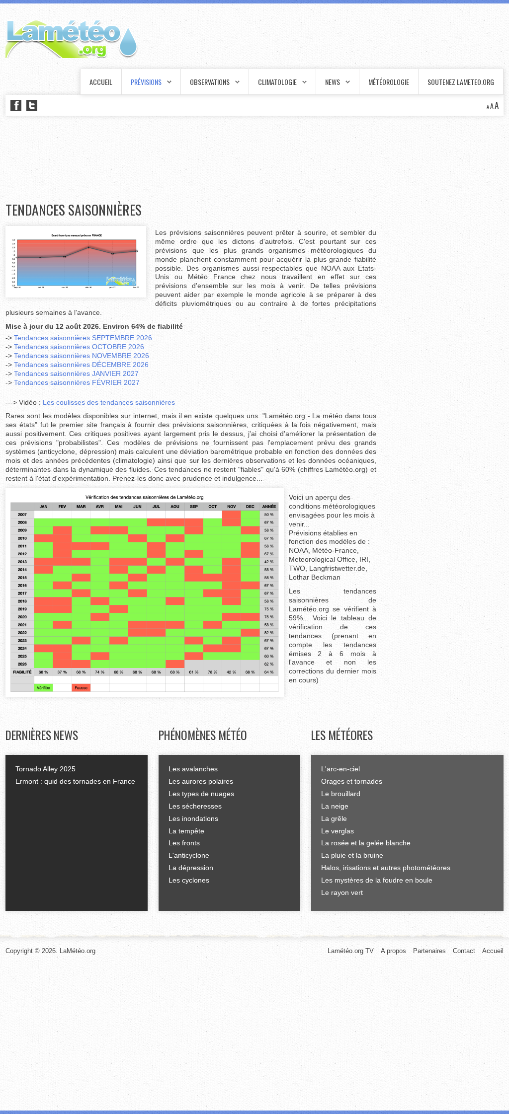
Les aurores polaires (201, 781)
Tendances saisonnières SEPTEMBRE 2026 (83, 338)
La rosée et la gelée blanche (366, 843)
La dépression (191, 868)
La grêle (334, 818)
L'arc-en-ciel (340, 769)
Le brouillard (340, 794)
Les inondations (193, 818)
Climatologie (277, 81)
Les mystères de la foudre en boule (376, 880)
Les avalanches (193, 769)
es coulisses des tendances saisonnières (111, 402)
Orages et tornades (351, 781)
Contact (464, 951)
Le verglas (337, 831)
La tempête (186, 831)
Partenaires (429, 951)
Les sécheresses (195, 806)
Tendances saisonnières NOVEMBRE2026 (81, 356)
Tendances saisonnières (73, 210)
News (332, 81)
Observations (210, 81)
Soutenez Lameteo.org (460, 81)
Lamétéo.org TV (351, 951)
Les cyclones (189, 880)
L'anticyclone (189, 855)
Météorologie (388, 81)
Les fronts (184, 843)
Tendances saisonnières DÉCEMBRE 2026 (81, 365)
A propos (393, 951)
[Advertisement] (186, 159)
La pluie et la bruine (352, 855)
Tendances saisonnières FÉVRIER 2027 (77, 382)
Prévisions (146, 81)
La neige (334, 806)
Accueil (100, 81)
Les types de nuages (201, 794)
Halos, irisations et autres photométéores (385, 868)
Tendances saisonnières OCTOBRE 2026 (79, 347)
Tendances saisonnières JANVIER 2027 (76, 373)
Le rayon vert (342, 892)
